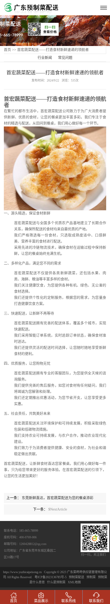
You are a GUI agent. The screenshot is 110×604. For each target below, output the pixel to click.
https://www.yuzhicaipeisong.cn (22, 572)
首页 (7, 50)
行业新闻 (45, 58)
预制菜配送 (76, 577)
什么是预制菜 (56, 582)
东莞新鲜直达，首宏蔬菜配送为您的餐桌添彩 (57, 498)
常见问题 (65, 58)
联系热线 (68, 601)
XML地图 (74, 582)
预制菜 (91, 577)
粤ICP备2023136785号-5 (51, 577)
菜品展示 (41, 601)
